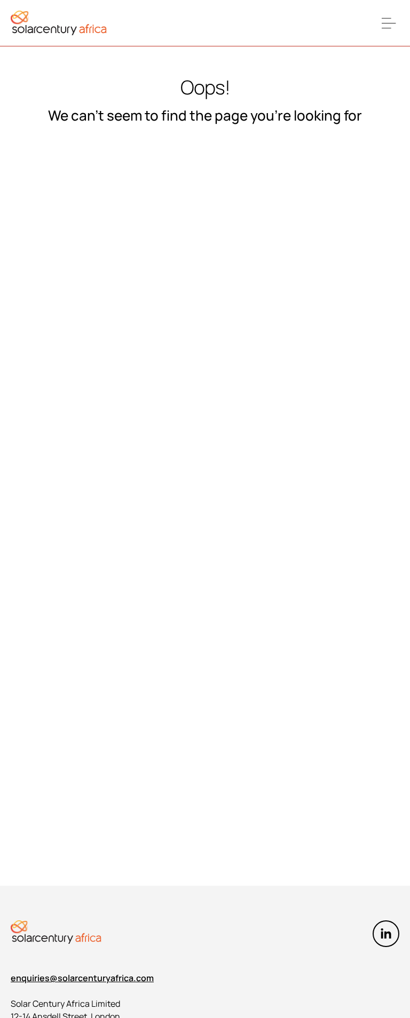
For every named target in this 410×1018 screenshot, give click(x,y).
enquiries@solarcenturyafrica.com (82, 978)
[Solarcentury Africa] (59, 23)
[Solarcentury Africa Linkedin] (386, 933)
